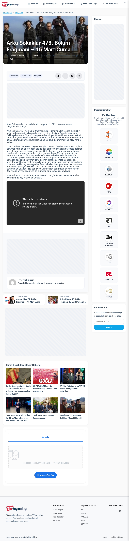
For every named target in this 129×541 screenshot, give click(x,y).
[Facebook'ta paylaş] (65, 76)
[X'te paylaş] (58, 76)
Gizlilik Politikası (117, 537)
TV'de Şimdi (57, 513)
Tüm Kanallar (58, 517)
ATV (82, 510)
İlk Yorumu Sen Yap (45, 475)
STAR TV (84, 524)
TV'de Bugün (58, 510)
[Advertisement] (46, 100)
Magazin (19, 13)
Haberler (56, 520)
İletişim (105, 537)
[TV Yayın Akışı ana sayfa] (16, 508)
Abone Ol (109, 327)
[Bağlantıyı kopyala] (79, 76)
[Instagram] (120, 511)
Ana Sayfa (7, 13)
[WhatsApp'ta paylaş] (72, 76)
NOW (83, 520)
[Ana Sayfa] (11, 4)
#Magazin (37, 76)
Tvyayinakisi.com (17, 56)
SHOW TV (85, 513)
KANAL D (84, 517)
